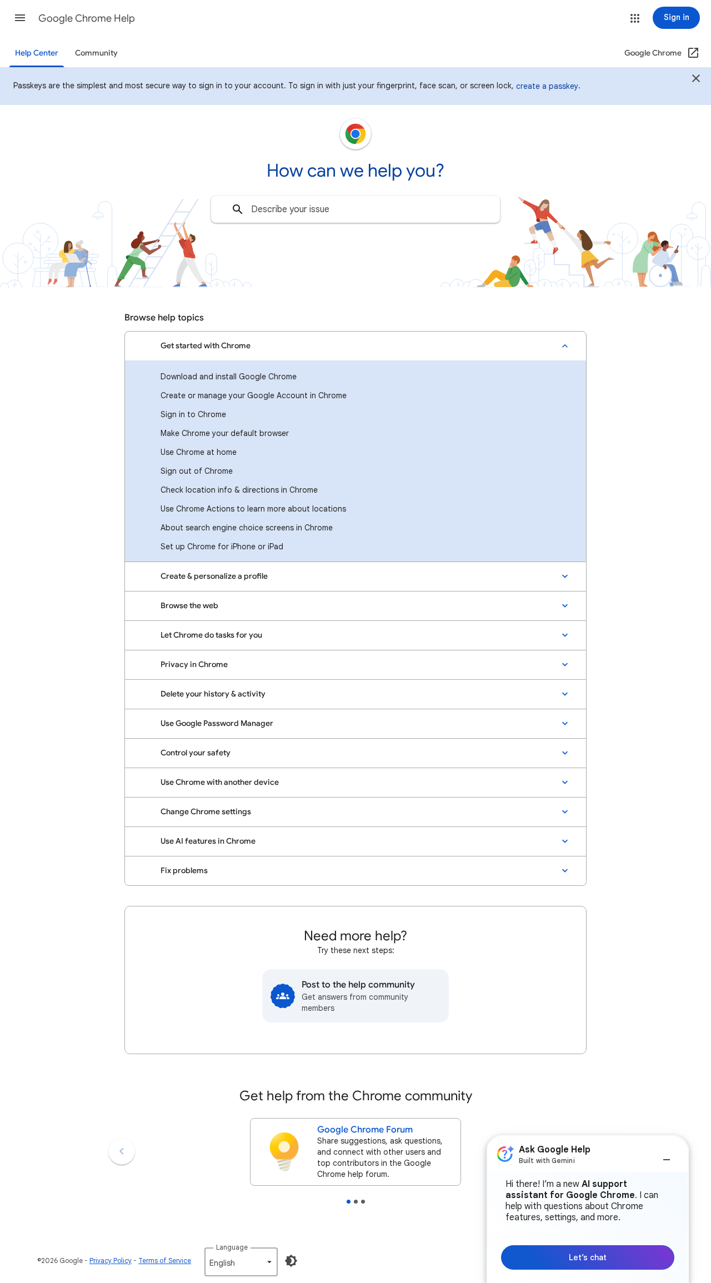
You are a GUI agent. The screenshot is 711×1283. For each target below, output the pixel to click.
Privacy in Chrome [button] (194, 664)
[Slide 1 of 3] (349, 1202)
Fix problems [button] (184, 870)
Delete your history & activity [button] (213, 694)
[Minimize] (666, 1155)
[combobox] (355, 209)
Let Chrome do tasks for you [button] (211, 635)
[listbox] (241, 1261)
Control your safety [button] (196, 753)
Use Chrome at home (199, 452)
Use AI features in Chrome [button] (208, 841)
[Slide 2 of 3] (356, 1202)
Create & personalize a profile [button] (214, 576)
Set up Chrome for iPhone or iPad (222, 547)
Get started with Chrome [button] (206, 345)
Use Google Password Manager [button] (217, 723)
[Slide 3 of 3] (363, 1202)
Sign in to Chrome (193, 414)
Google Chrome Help (86, 18)
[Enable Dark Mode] (291, 1260)
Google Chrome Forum (365, 1129)
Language (232, 1247)
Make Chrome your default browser (225, 433)
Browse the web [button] (189, 605)
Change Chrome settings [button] (206, 811)
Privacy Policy (110, 1260)
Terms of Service (164, 1260)
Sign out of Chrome (197, 471)
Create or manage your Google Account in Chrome (254, 395)
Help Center (36, 53)
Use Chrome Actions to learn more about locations (253, 509)
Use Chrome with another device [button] (220, 782)
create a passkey (547, 86)
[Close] (696, 80)
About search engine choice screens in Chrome (247, 528)
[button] (20, 17)
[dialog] (588, 1209)
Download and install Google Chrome (229, 377)
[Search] (237, 209)
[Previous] (121, 1151)
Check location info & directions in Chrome (239, 490)
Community (96, 53)
